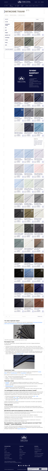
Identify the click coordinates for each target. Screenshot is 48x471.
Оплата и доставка (7, 455)
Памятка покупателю (22, 452)
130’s (37, 396)
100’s (34, 396)
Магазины (20, 455)
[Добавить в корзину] (23, 35)
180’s (17, 397)
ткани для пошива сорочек (12, 323)
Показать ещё (40, 316)
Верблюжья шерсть (9, 386)
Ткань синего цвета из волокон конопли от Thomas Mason (28, 133)
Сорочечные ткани (21, 15)
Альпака (7, 383)
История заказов (6, 457)
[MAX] (29, 465)
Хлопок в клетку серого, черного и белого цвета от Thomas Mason (38, 234)
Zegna (25, 428)
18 (9, 316)
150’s (14, 397)
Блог (5, 449)
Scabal (19, 428)
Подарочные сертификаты (8, 458)
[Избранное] (40, 6)
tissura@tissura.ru (38, 456)
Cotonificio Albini (14, 372)
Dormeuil (22, 428)
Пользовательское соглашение (21, 469)
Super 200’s (18, 353)
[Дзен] (26, 465)
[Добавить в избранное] (22, 24)
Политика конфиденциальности (9, 469)
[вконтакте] (21, 465)
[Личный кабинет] (43, 6)
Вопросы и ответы (7, 452)
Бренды (20, 449)
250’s (22, 353)
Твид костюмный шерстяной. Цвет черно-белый (38, 118)
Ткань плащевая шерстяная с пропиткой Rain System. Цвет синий (28, 264)
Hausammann (23, 372)
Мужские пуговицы (13, 15)
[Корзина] (41, 6)
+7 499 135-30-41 (36, 449)
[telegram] (23, 465)
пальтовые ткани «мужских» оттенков (25, 323)
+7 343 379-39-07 (36, 453)
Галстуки (6, 15)
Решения (20, 458)
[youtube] (18, 465)
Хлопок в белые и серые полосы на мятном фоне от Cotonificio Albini (18, 234)
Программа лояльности (7, 454)
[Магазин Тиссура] (24, 438)
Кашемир (7, 382)
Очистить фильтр (9, 49)
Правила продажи (22, 454)
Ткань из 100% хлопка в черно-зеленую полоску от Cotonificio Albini (28, 234)
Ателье (20, 457)
